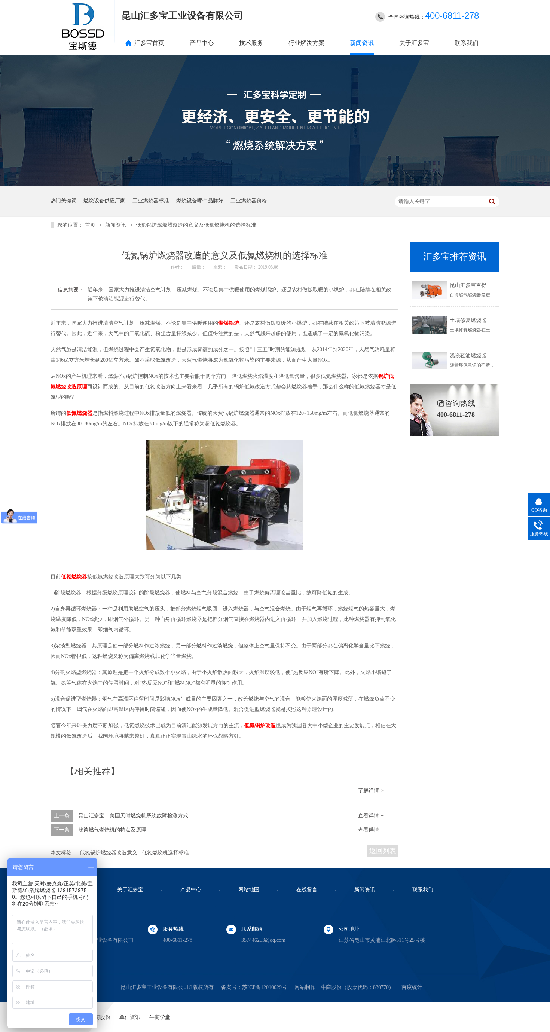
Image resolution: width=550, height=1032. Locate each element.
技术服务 (251, 43)
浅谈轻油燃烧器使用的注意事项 (486, 355)
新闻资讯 (362, 43)
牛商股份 (331, 987)
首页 (91, 225)
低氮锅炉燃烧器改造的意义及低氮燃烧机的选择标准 (196, 225)
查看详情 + (371, 815)
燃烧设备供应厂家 (104, 200)
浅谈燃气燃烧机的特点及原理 (112, 830)
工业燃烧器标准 (150, 200)
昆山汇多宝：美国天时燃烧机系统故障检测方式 (133, 815)
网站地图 (248, 889)
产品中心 (202, 43)
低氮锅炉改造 (260, 725)
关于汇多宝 (414, 43)
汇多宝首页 (149, 43)
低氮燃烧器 (79, 413)
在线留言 (306, 889)
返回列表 (382, 851)
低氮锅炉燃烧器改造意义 (108, 852)
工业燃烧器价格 (248, 200)
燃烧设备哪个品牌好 (199, 200)
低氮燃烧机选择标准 (165, 852)
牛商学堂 (159, 1017)
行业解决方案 (306, 43)
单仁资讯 (129, 1017)
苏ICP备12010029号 (264, 987)
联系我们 (467, 43)
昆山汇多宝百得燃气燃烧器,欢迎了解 (492, 285)
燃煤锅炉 (228, 323)
